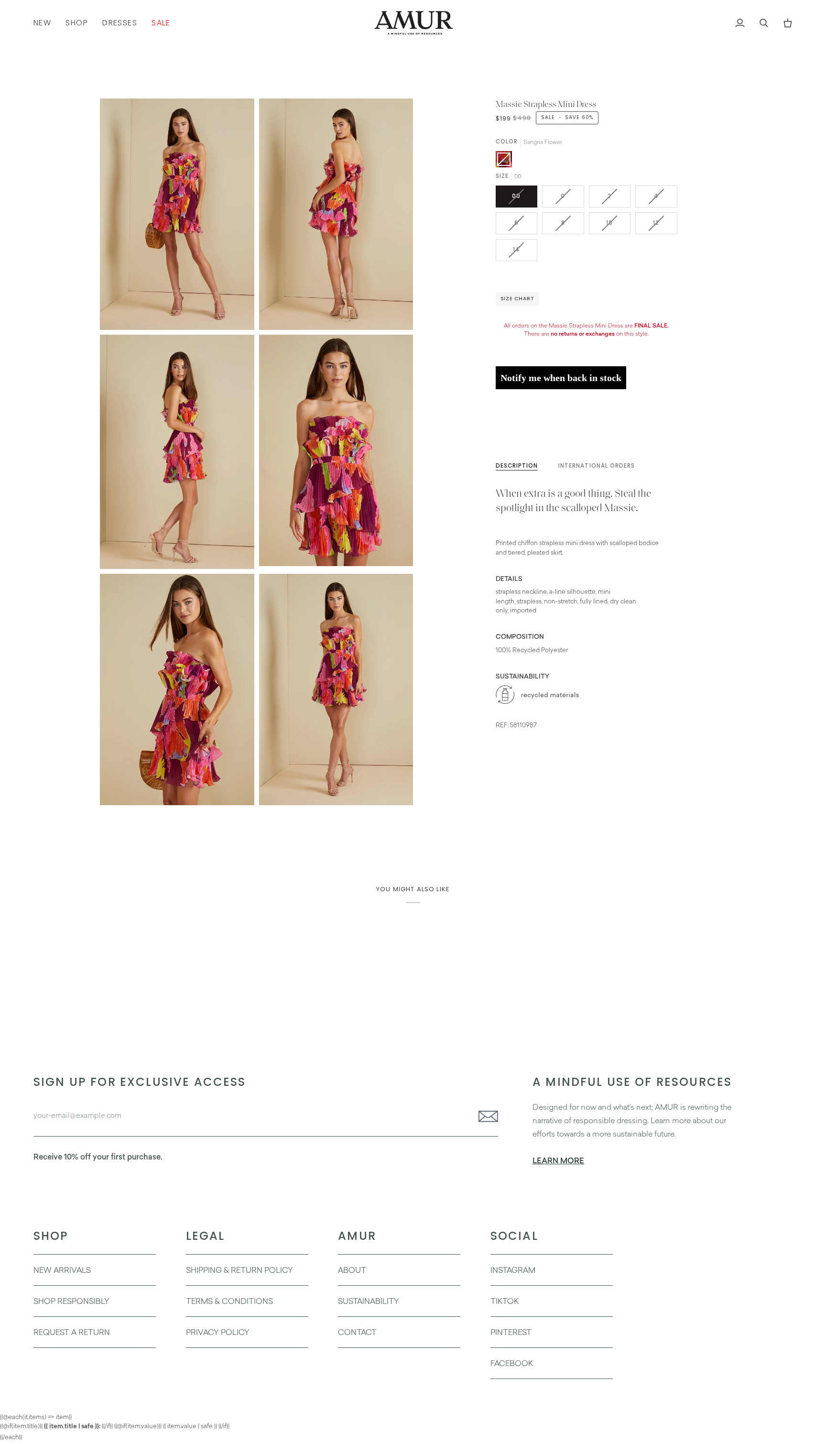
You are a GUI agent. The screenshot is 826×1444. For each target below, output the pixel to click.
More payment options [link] (529, 433)
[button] (76, 22)
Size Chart (517, 298)
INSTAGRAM (512, 1270)
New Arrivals (62, 1270)
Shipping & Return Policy (239, 1270)
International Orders (596, 466)
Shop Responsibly (71, 1301)
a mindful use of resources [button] (632, 1082)
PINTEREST (511, 1332)
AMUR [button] (357, 1236)
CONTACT (357, 1332)
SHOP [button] (51, 1236)
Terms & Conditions (229, 1301)
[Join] (485, 1116)
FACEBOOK (511, 1363)
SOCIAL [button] (514, 1236)
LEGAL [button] (205, 1236)
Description (517, 466)
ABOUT (352, 1270)
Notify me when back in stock (560, 377)
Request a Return (71, 1332)
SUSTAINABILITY (368, 1301)
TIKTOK (504, 1301)
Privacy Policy (218, 1332)
